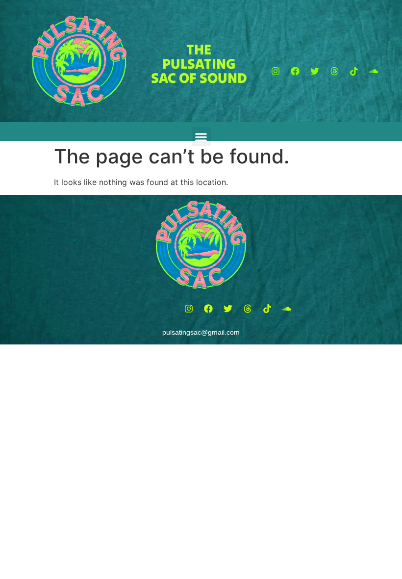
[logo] (79, 61)
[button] (275, 71)
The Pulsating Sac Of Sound (199, 63)
